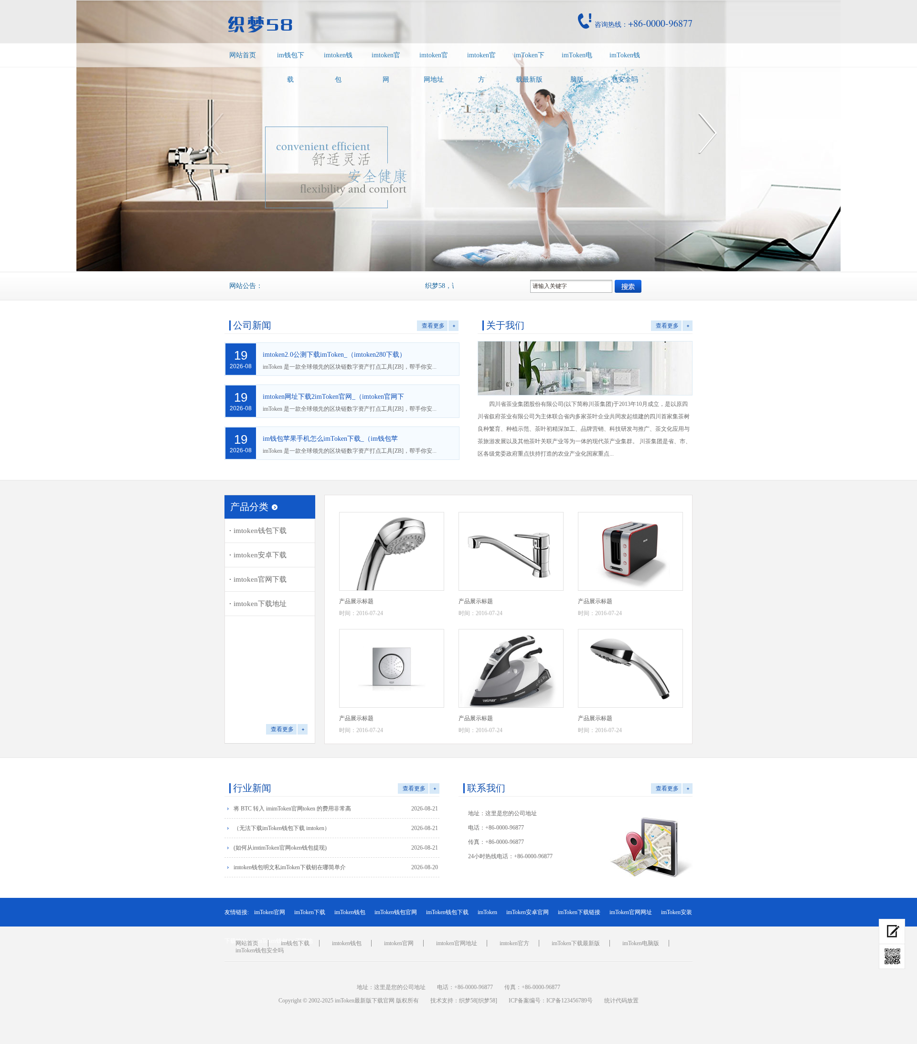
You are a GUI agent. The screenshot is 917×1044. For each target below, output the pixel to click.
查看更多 (433, 325)
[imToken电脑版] (892, 931)
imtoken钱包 (338, 67)
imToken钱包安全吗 (624, 67)
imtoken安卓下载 (260, 555)
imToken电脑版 (577, 67)
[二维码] (892, 956)
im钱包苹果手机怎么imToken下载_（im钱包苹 (330, 438)
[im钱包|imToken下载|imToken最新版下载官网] (326, 24)
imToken (487, 912)
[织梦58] (486, 1000)
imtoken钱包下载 (260, 530)
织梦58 (467, 1000)
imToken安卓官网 (527, 912)
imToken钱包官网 (395, 912)
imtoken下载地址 (260, 603)
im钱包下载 (290, 67)
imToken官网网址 (630, 912)
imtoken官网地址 (433, 67)
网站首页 (242, 55)
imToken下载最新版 (529, 67)
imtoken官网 (386, 67)
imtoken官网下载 (260, 579)
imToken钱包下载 (447, 912)
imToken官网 (269, 912)
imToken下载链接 (579, 912)
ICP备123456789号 (569, 1000)
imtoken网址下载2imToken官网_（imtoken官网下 (333, 396)
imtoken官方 (481, 67)
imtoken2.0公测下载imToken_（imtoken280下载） (334, 354)
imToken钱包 (349, 912)
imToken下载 (309, 912)
